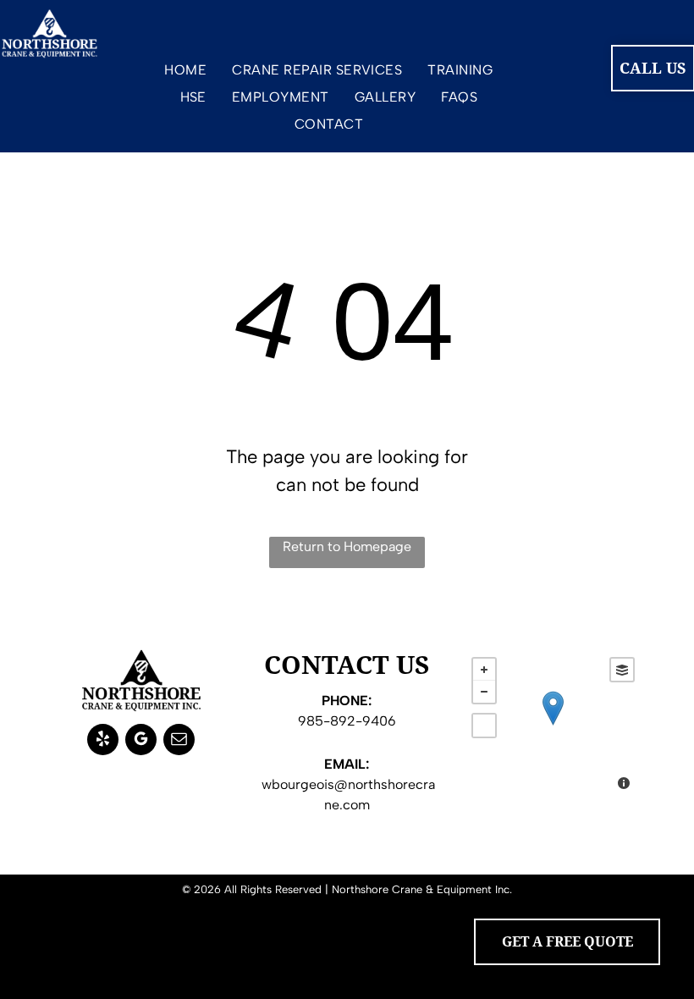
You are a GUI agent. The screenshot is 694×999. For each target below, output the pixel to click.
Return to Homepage (347, 546)
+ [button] (484, 670)
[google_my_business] (141, 741)
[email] (179, 741)
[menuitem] (185, 73)
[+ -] (553, 726)
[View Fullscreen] (484, 726)
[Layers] (622, 670)
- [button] (484, 692)
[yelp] (102, 741)
